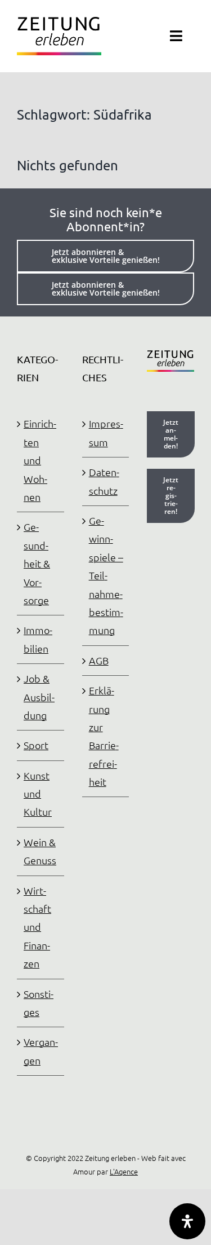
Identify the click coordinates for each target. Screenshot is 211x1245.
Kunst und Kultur (38, 794)
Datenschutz (104, 480)
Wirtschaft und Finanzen (37, 927)
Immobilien (38, 638)
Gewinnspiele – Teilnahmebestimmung (106, 575)
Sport (36, 744)
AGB (99, 660)
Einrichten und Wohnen (40, 460)
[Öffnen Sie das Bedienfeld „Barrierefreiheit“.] (187, 1221)
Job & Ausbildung (39, 697)
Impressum (106, 432)
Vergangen (41, 1050)
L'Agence (124, 1171)
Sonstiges (38, 1002)
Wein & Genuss (40, 850)
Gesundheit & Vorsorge (37, 563)
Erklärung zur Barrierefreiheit (104, 736)
